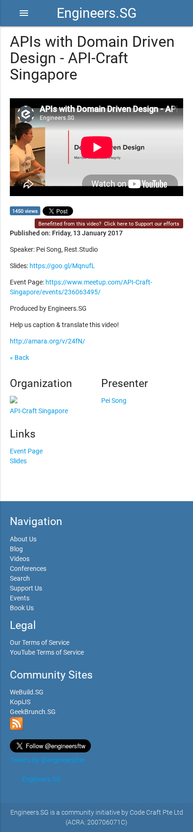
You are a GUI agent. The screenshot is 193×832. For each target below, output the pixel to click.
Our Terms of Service (39, 642)
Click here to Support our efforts (141, 224)
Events (20, 598)
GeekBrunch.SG (33, 711)
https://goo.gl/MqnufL (62, 266)
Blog (16, 549)
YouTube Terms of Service (47, 652)
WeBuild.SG (27, 692)
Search (20, 578)
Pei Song (113, 400)
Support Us (26, 588)
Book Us (22, 608)
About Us (23, 539)
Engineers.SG (97, 13)
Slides (18, 461)
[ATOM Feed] (16, 727)
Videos (20, 558)
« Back (19, 357)
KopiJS (20, 702)
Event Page (26, 451)
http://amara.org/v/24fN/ (47, 341)
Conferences (28, 568)
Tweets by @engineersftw (47, 760)
